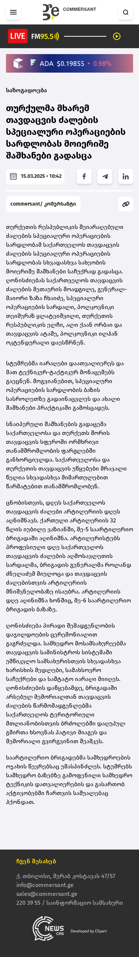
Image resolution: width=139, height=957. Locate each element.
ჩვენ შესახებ (36, 861)
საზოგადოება (26, 90)
